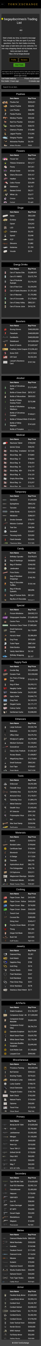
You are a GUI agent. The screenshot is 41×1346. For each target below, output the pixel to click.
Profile (13, 60)
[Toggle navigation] (2, 4)
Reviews (24, 60)
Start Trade (19, 65)
